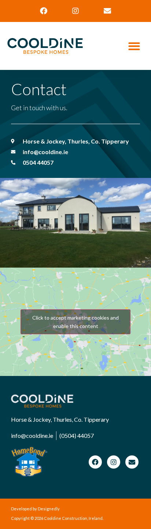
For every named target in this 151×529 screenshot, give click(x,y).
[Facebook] (43, 11)
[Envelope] (107, 11)
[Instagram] (75, 11)
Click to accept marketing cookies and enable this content (75, 321)
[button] (134, 46)
